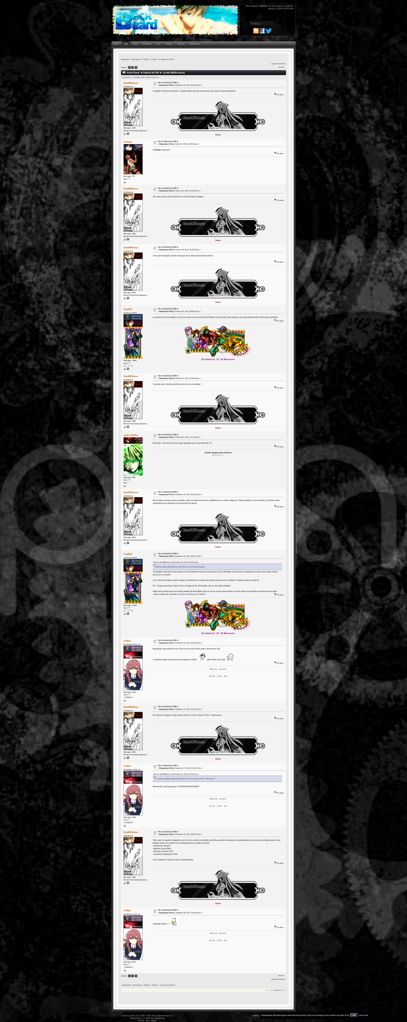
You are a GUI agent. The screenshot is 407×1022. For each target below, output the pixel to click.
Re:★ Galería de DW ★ (168, 82)
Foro (126, 44)
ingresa (280, 6)
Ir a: (267, 990)
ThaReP (128, 309)
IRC (158, 44)
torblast (128, 141)
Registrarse (195, 44)
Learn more (363, 1015)
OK (354, 1015)
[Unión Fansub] (128, 134)
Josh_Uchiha (131, 435)
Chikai (127, 640)
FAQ (135, 44)
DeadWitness (131, 83)
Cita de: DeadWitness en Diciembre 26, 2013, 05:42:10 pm (175, 562)
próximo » (282, 64)
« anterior (274, 64)
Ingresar (180, 44)
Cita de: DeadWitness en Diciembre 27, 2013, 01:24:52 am (175, 774)
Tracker (168, 44)
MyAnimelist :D (218, 455)
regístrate (289, 6)
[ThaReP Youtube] (128, 369)
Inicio (116, 44)
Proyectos (147, 44)
